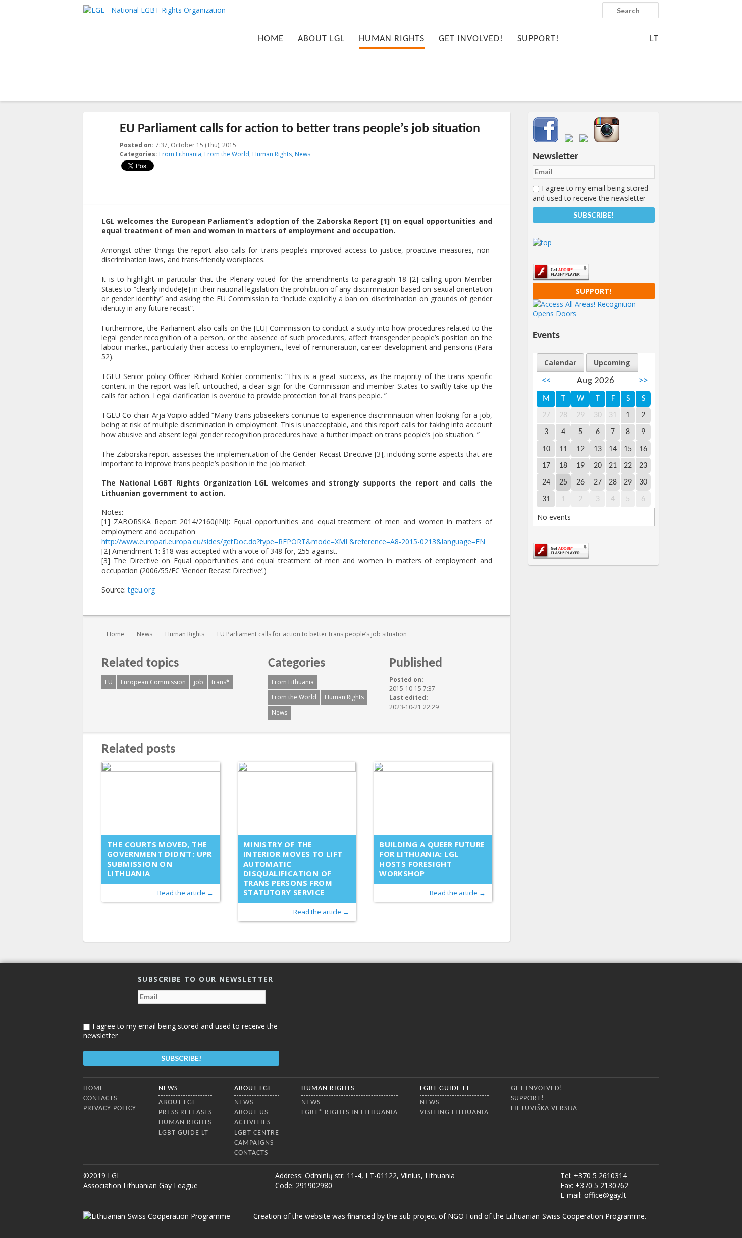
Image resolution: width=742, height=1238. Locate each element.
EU (109, 682)
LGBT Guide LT (183, 1133)
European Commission (153, 682)
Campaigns (254, 1143)
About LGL (321, 39)
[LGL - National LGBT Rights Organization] (154, 49)
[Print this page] (488, 146)
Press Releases (185, 1112)
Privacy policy (109, 1108)
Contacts (100, 1098)
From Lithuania (180, 154)
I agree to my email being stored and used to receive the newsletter (590, 192)
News (302, 154)
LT (654, 39)
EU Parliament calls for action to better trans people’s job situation (312, 634)
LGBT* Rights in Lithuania (349, 1112)
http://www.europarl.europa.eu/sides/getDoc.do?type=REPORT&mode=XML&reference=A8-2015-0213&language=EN (293, 541)
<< (546, 381)
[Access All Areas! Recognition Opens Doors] (594, 313)
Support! (538, 39)
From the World (226, 154)
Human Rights (392, 39)
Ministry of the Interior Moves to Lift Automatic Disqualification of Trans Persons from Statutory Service (293, 868)
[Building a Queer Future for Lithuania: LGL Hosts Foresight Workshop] (433, 798)
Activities (252, 1122)
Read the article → (185, 892)
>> (643, 381)
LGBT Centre (256, 1133)
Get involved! (471, 39)
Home (271, 39)
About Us (251, 1112)
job (198, 682)
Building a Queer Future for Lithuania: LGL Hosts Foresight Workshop (432, 858)
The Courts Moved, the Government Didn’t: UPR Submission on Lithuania (159, 858)
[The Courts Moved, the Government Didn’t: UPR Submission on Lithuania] (160, 798)
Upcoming (612, 362)
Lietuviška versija (544, 1108)
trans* (220, 682)
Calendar (560, 362)
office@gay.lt (605, 1195)
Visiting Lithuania (454, 1112)
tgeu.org (141, 590)
